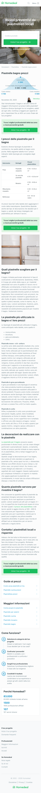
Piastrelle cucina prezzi (12, 590)
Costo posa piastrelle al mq (14, 586)
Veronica (36, 99)
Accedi (4, 751)
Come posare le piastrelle (13, 608)
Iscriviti (4, 747)
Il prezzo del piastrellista (22, 507)
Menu (34, 3)
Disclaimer (13, 782)
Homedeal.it (5, 67)
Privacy (21, 782)
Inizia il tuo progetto (18, 42)
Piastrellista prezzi (10, 594)
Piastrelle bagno (10, 624)
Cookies (29, 782)
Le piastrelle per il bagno (10, 442)
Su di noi (4, 764)
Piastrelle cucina (10, 616)
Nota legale (5, 760)
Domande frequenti (8, 735)
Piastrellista (15, 67)
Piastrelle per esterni (11, 612)
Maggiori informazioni (9, 744)
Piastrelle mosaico (10, 620)
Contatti (4, 767)
